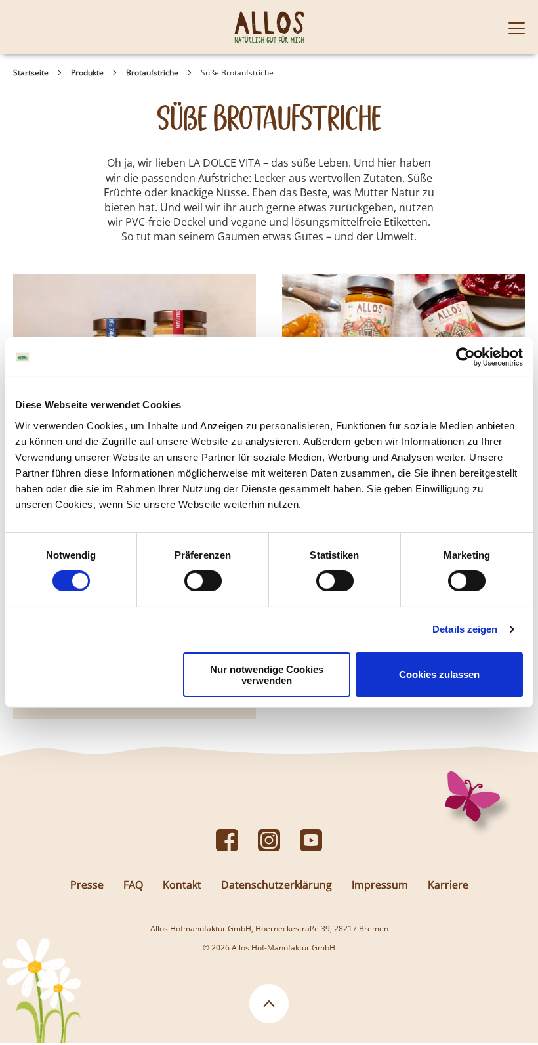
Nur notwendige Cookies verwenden (266, 675)
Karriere (448, 885)
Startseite (31, 72)
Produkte (87, 72)
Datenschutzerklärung (276, 885)
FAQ (133, 885)
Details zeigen (464, 629)
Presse (87, 885)
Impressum (380, 885)
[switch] (203, 580)
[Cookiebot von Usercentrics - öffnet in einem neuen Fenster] (465, 357)
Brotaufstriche (152, 72)
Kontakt (182, 885)
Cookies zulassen (439, 674)
